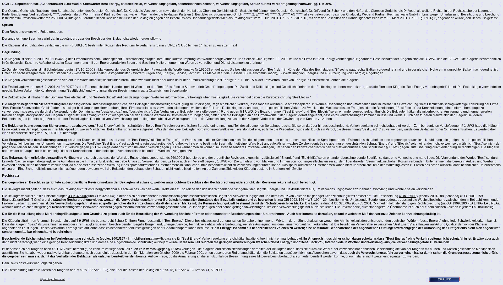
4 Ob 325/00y (78, 196)
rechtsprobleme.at (54, 279)
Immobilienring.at (141, 238)
